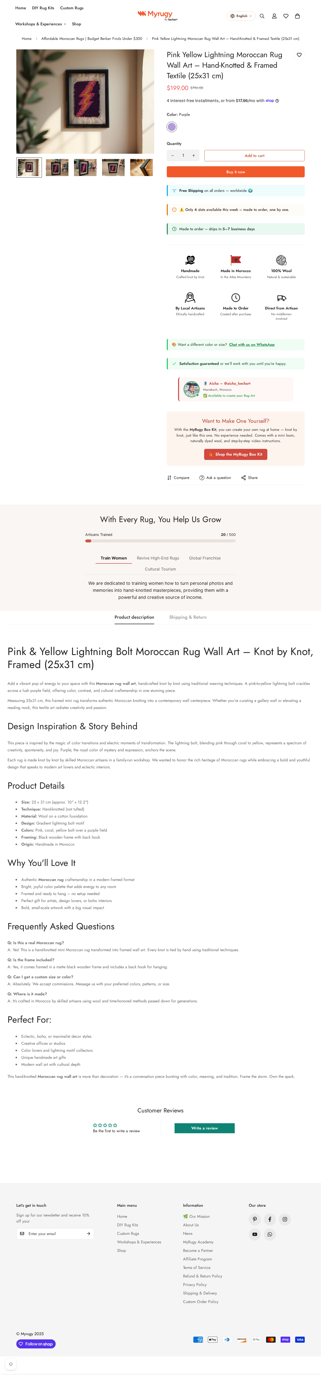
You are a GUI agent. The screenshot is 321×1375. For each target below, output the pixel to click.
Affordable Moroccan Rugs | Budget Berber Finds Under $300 (91, 38)
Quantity (174, 143)
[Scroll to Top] (311, 1347)
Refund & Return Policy (202, 1276)
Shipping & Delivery (200, 1293)
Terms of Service (196, 1267)
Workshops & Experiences (38, 24)
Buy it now (235, 172)
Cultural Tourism (160, 569)
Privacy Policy (195, 1284)
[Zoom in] (143, 60)
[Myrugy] (160, 16)
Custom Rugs (72, 8)
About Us (191, 1225)
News (187, 1233)
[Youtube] (255, 1234)
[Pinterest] (255, 1219)
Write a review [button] (204, 1128)
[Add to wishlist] (299, 55)
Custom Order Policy (200, 1301)
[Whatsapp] (270, 1234)
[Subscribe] (88, 1233)
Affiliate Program (197, 1259)
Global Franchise (205, 557)
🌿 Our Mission (196, 1216)
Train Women (114, 557)
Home (20, 8)
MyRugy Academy (198, 1242)
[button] (297, 16)
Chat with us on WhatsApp (252, 344)
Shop (76, 24)
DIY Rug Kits (43, 8)
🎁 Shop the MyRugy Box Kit (235, 454)
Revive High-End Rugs (158, 557)
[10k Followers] (270, 1219)
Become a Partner (198, 1250)
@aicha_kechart (237, 383)
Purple (172, 127)
